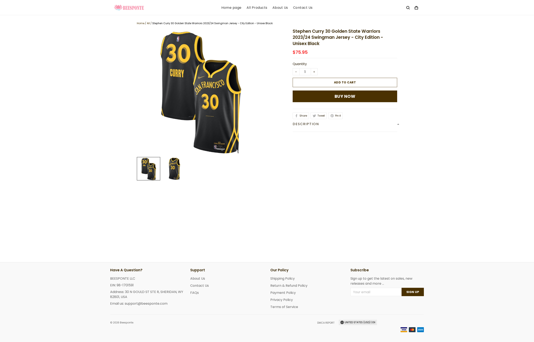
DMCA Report (326, 322)
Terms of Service (284, 306)
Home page (231, 8)
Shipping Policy (282, 278)
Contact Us (303, 8)
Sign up (412, 292)
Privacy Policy (281, 299)
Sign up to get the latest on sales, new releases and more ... (381, 281)
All (148, 23)
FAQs (194, 292)
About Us (280, 8)
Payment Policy (283, 292)
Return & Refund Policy (288, 285)
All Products (257, 8)
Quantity (300, 64)
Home (140, 23)
